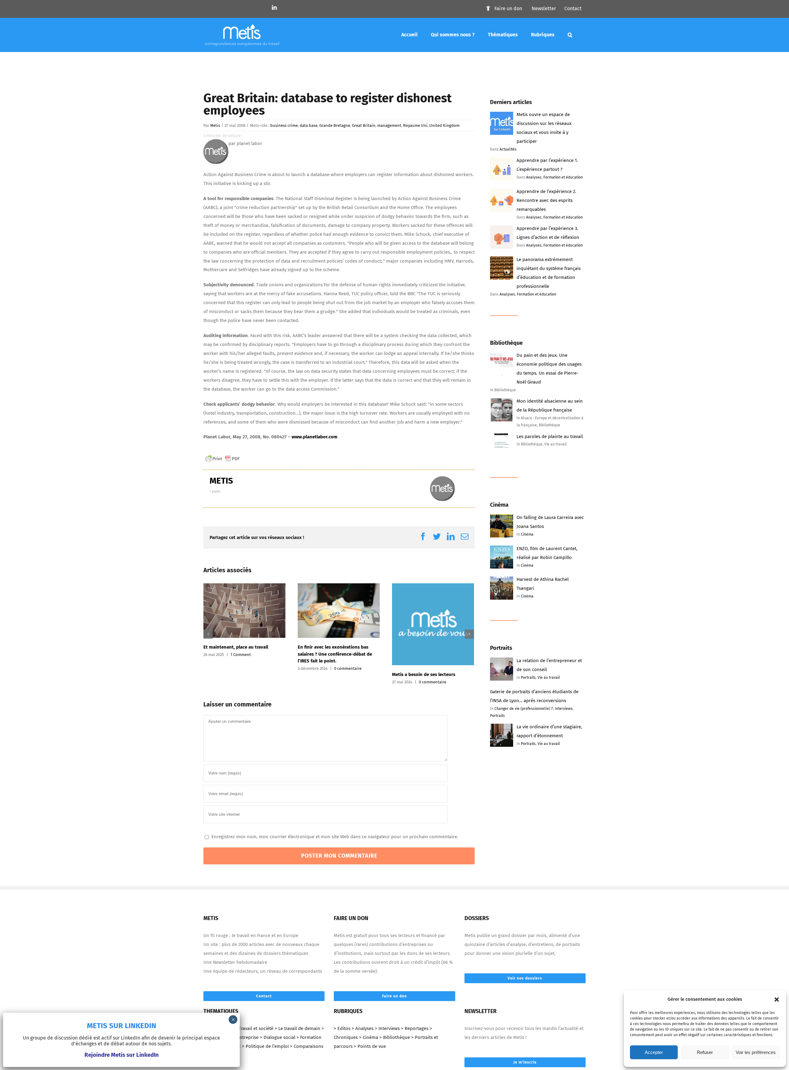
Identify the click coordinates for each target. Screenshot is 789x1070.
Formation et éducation (563, 177)
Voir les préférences (756, 1052)
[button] (777, 999)
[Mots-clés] (570, 35)
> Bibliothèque (394, 1037)
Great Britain (363, 125)
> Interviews (387, 1028)
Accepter (654, 1052)
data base (308, 125)
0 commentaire (348, 668)
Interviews (564, 708)
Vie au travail (549, 677)
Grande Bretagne (334, 125)
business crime (284, 125)
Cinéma (527, 534)
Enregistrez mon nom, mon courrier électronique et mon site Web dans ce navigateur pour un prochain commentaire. (334, 836)
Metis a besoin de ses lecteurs (423, 674)
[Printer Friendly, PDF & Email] (222, 458)
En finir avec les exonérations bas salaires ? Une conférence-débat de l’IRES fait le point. (335, 654)
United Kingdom (444, 125)
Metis (215, 125)
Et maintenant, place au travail (235, 647)
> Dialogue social (277, 1037)
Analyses (534, 177)
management (389, 125)
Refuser (705, 1052)
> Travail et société (254, 1028)
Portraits (528, 677)
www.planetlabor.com (314, 437)
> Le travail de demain (297, 1028)
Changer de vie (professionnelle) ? (523, 708)
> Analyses (363, 1028)
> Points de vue (370, 1046)
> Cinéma (368, 1037)
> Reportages (414, 1028)
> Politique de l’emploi (265, 1046)
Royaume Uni (415, 125)
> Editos (342, 1028)
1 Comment (241, 654)
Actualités (508, 149)
